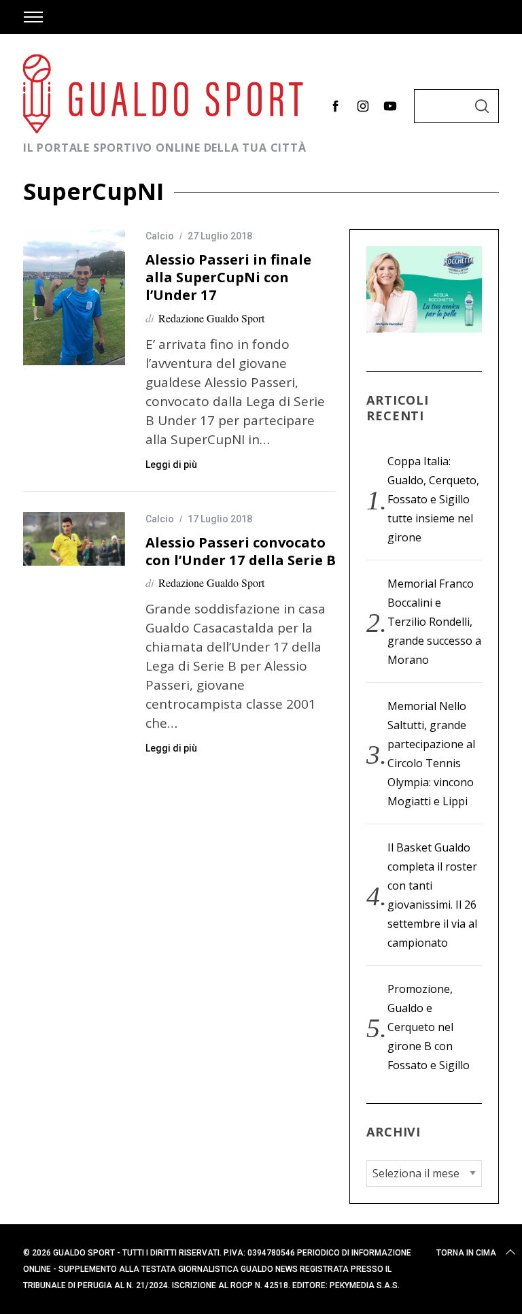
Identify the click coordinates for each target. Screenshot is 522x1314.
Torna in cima (466, 1253)
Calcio (159, 236)
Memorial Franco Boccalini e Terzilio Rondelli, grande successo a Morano (434, 621)
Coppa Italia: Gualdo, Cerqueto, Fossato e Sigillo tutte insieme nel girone (433, 499)
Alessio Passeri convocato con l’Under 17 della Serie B (240, 551)
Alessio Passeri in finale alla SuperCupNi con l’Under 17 (228, 277)
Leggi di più (171, 464)
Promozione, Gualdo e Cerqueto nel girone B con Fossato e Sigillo (428, 1027)
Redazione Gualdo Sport (211, 318)
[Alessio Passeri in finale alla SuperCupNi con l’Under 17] (74, 297)
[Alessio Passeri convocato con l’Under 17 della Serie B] (74, 539)
